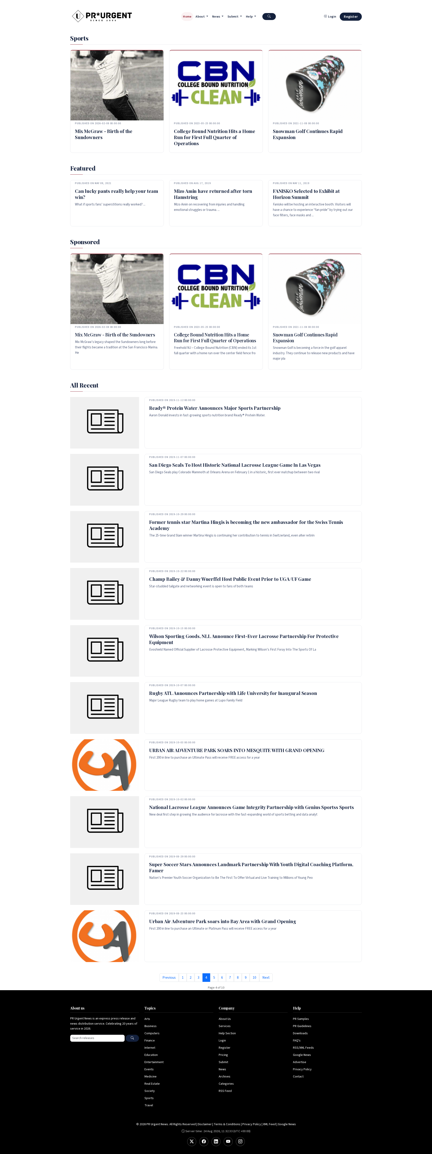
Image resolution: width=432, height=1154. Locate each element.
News (222, 1069)
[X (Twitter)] (191, 1141)
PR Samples (301, 1019)
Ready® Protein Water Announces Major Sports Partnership (215, 408)
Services (225, 1026)
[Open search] (269, 16)
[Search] (132, 1038)
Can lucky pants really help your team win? (116, 194)
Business (150, 1026)
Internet (149, 1048)
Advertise (299, 1062)
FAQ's (297, 1040)
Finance (149, 1040)
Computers (152, 1033)
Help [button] (250, 16)
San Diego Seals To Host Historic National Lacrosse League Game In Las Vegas (235, 465)
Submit (223, 1062)
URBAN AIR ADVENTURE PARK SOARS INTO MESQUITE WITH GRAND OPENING (236, 750)
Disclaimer (205, 1124)
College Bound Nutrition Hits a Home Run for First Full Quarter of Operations (214, 137)
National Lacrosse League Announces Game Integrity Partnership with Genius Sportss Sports (251, 807)
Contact (298, 1076)
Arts (147, 1019)
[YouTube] (228, 1141)
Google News (302, 1055)
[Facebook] (203, 1141)
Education (151, 1055)
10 (254, 977)
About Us (225, 1019)
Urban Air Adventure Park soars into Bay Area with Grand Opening (222, 921)
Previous (169, 977)
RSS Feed (225, 1091)
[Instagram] (240, 1141)
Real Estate (152, 1084)
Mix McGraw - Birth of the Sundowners (103, 134)
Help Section (227, 1033)
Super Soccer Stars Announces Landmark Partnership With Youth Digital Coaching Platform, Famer (251, 867)
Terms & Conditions (227, 1124)
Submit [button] (233, 16)
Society (149, 1091)
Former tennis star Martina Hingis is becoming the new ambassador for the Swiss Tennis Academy (246, 525)
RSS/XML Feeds (303, 1048)
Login (222, 1040)
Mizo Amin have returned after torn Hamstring (213, 194)
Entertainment (154, 1062)
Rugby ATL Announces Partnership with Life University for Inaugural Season (233, 693)
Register (351, 16)
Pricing (223, 1055)
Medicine (150, 1076)
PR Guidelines (302, 1026)
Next (266, 977)
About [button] (200, 16)
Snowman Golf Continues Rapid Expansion (307, 134)
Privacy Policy (302, 1069)
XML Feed (269, 1124)
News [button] (216, 16)
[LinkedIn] (216, 1141)
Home (187, 16)
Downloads (300, 1033)
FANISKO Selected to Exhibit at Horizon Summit (306, 194)
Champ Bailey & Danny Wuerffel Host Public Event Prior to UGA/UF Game (230, 579)
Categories (226, 1084)
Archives (224, 1076)
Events (149, 1069)
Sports (149, 1098)
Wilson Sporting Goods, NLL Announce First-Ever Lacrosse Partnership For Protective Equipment (244, 639)
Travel (148, 1105)
